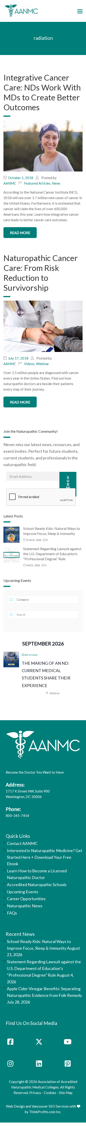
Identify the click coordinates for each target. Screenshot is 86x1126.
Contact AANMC (22, 843)
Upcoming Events (22, 891)
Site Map (65, 1093)
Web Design (15, 1106)
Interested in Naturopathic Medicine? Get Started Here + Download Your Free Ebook (44, 857)
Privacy (35, 1093)
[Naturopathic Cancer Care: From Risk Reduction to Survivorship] (43, 326)
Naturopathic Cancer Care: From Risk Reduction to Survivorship (40, 272)
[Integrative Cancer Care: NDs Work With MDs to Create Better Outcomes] (43, 145)
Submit (68, 484)
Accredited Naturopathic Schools (37, 884)
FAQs (12, 912)
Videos (29, 364)
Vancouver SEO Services (50, 1106)
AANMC (9, 183)
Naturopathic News (24, 905)
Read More (20, 233)
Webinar (42, 364)
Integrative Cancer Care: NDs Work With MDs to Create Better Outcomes (42, 92)
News (56, 183)
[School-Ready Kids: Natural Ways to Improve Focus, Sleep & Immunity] (11, 534)
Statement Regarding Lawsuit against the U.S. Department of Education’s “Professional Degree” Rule (52, 553)
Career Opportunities (26, 898)
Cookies (50, 1093)
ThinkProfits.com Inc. (45, 1112)
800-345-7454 (17, 815)
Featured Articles (37, 183)
